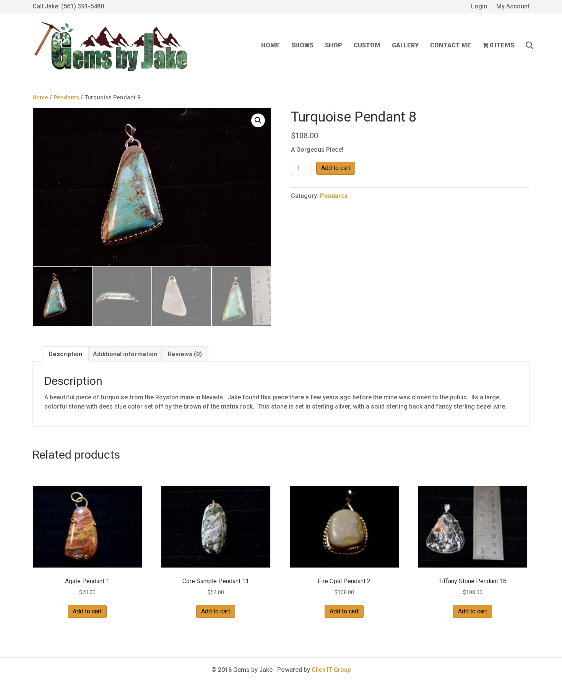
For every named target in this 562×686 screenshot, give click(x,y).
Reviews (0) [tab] (185, 354)
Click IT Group (331, 669)
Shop (333, 45)
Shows (302, 45)
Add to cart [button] (87, 611)
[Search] (525, 45)
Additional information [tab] (125, 354)
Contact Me (450, 45)
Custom (367, 45)
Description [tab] (65, 354)
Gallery (405, 45)
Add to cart (335, 168)
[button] (258, 120)
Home (270, 45)
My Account (513, 6)
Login (479, 6)
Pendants (66, 97)
